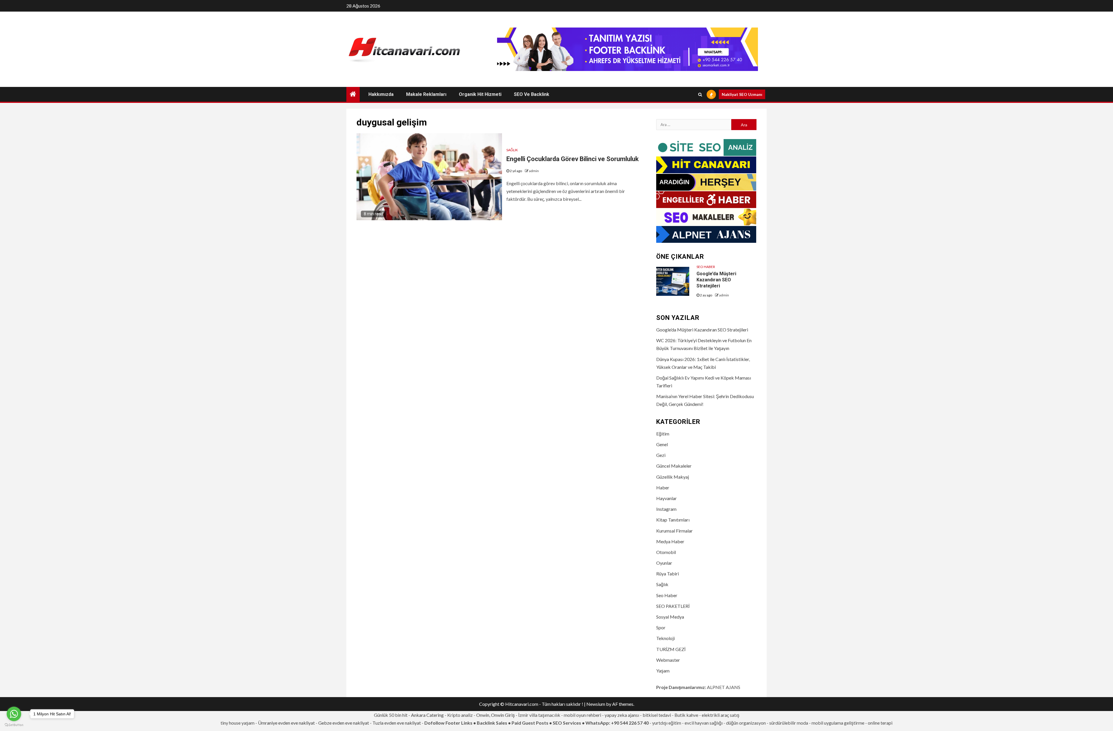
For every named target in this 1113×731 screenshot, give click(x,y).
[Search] (700, 94)
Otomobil (666, 552)
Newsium (595, 704)
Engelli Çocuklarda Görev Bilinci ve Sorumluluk (572, 159)
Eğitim (662, 433)
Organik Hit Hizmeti (480, 94)
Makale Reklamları (426, 94)
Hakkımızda (381, 94)
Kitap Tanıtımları (673, 519)
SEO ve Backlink (531, 94)
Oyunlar (664, 563)
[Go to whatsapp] (14, 714)
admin (534, 171)
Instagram (666, 509)
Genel (662, 444)
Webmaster (668, 660)
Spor (660, 627)
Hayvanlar (666, 498)
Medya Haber (670, 541)
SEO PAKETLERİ (673, 606)
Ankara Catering (427, 715)
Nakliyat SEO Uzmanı (742, 94)
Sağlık (512, 150)
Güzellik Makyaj (672, 477)
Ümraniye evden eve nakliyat (286, 722)
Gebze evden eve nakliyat (343, 722)
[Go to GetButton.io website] (14, 725)
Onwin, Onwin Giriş (495, 715)
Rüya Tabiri (667, 573)
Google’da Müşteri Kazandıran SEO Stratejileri (716, 280)
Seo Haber (705, 267)
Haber (662, 487)
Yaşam (663, 670)
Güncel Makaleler (674, 466)
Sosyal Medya (670, 616)
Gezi (660, 455)
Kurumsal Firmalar (674, 530)
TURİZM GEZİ (670, 649)
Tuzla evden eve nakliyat (396, 722)
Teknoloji (665, 638)
